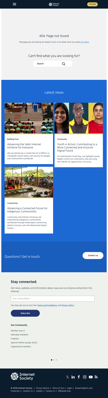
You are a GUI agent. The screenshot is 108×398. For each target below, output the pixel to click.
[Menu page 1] (51, 360)
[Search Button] (63, 64)
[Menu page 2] (54, 360)
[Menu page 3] (56, 360)
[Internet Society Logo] (23, 376)
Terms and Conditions (47, 305)
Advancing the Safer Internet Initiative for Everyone (29, 133)
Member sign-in (18, 331)
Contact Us (28, 391)
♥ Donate (92, 4)
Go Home (84, 42)
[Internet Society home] (54, 4)
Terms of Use (58, 388)
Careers (39, 391)
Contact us (93, 255)
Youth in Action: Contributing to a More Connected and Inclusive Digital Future (79, 135)
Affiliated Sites (64, 391)
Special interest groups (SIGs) (24, 342)
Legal (69, 388)
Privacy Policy (68, 305)
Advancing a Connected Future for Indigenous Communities (29, 200)
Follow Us (50, 391)
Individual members (19, 335)
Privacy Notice (42, 388)
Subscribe (25, 313)
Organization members (21, 346)
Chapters (15, 338)
